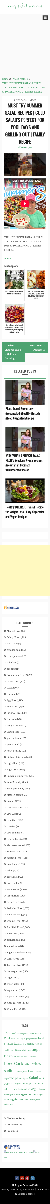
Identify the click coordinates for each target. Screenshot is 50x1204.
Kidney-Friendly (15, 788)
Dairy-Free (12, 681)
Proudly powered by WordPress (17, 1189)
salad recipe (36, 1083)
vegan (35, 1089)
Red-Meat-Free (14, 908)
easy (21, 1039)
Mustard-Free (14, 858)
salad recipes (10, 1089)
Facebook (17, 1178)
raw (36, 1071)
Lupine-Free (13, 839)
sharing (20, 1089)
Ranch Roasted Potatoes (37, 347)
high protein (17, 1057)
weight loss (8, 1104)
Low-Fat (11, 826)
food (41, 1038)
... (4, 1033)
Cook (39, 1034)
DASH (10, 687)
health (10, 1044)
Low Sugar (12, 813)
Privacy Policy (14, 1124)
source (7, 258)
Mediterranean (15, 845)
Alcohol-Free (14, 631)
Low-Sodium (13, 832)
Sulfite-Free (13, 958)
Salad (33, 1078)
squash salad (14, 946)
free (6, 1044)
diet (17, 1039)
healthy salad (10, 1050)
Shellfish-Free (14, 927)
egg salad (12, 694)
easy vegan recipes (30, 1039)
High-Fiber (12, 763)
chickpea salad (15, 656)
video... (26, 1099)
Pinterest (27, 1178)
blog (5, 1157)
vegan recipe (13, 1095)
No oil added (13, 864)
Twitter (33, 1178)
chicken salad (14, 650)
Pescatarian (13, 895)
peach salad (13, 883)
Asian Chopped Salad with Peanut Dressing (13, 352)
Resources (12, 1131)
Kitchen (33, 1057)
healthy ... (20, 1043)
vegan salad (13, 984)
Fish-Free (12, 706)
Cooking (9, 1038)
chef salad (12, 643)
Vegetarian (12, 990)
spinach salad (14, 939)
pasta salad (13, 876)
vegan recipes (28, 1094)
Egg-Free (11, 700)
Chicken (33, 1033)
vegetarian (16, 1099)
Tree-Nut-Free (14, 965)
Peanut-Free (13, 889)
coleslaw (11, 662)
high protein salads (17, 757)
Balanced (11, 1033)
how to (26, 1057)
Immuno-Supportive (18, 776)
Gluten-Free (13, 731)
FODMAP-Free (14, 713)
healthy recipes (34, 1044)
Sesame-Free (13, 921)
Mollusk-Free (14, 851)
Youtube (22, 1178)
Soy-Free (11, 933)
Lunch (19, 1071)
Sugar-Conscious (16, 952)
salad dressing (15, 914)
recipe (13, 1078)
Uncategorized (14, 971)
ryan (34, 100)
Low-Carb (12, 820)
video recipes (25, 147)
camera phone (22, 1034)
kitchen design (15, 795)
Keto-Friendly (14, 782)
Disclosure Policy (16, 1118)
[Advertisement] (25, 47)
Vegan (10, 977)
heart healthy (14, 750)
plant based (28, 1071)
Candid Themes (26, 1193)
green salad (13, 744)
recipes (23, 1078)
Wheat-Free (13, 1009)
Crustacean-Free (15, 675)
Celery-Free (13, 637)
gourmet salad (14, 738)
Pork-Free (12, 902)
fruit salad (12, 719)
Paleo (10, 870)
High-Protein (14, 769)
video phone (35, 1100)
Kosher (11, 801)
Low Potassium (15, 807)
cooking (11, 668)
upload (27, 1089)
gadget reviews (15, 725)
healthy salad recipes (23, 1050)
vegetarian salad (15, 996)
